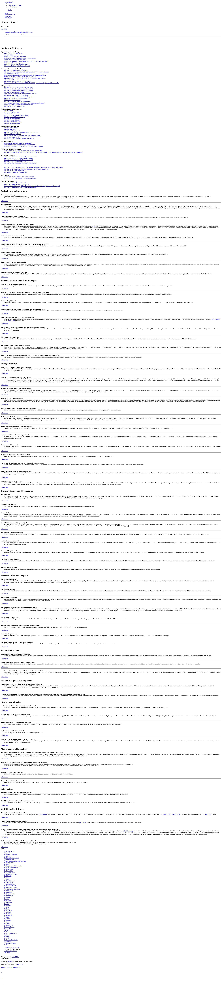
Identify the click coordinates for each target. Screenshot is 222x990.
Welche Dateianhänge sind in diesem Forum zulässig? (19, 176)
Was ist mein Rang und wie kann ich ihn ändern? (17, 81)
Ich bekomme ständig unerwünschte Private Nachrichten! (19, 144)
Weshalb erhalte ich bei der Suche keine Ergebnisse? (18, 158)
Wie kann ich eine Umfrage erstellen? (14, 92)
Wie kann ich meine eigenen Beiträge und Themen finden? (20, 163)
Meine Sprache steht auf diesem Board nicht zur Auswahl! (20, 76)
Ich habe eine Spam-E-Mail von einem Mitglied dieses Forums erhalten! (23, 146)
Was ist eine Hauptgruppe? (11, 137)
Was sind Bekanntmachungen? (12, 118)
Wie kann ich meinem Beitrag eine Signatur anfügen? (18, 90)
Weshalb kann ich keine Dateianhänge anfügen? (17, 98)
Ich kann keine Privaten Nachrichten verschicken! (17, 143)
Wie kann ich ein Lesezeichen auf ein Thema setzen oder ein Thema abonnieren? (26, 169)
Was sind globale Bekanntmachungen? (14, 117)
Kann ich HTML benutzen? (11, 112)
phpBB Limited (216, 319)
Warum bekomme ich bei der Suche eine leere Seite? (18, 160)
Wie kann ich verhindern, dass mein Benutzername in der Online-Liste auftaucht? (26, 72)
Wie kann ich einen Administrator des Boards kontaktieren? (20, 187)
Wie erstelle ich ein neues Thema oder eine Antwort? (18, 87)
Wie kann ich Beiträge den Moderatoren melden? (17, 101)
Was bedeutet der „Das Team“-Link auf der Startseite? (19, 138)
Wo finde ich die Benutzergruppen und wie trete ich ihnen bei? (21, 132)
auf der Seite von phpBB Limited (171, 814)
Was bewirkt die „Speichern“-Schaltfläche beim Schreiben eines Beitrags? (24, 103)
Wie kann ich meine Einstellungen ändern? (15, 70)
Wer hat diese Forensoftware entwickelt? (15, 183)
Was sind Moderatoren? (10, 129)
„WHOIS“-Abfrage (127, 831)
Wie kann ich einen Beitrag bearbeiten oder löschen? (18, 89)
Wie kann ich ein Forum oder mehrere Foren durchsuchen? (20, 157)
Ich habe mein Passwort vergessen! (13, 63)
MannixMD (15, 957)
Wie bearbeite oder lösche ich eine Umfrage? (16, 95)
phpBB (10, 961)
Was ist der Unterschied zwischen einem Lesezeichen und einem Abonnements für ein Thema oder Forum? (33, 167)
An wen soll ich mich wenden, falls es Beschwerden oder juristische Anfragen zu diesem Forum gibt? (32, 186)
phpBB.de (12, 320)
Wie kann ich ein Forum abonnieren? (14, 170)
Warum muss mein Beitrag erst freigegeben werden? (18, 104)
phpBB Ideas (82, 822)
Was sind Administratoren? (11, 127)
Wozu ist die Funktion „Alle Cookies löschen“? (17, 66)
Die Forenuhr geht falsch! (11, 73)
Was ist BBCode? (9, 110)
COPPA (94, 226)
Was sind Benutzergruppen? (12, 131)
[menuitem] (15, 5)
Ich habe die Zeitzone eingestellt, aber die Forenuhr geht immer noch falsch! (25, 75)
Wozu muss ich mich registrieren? (13, 53)
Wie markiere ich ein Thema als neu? (14, 106)
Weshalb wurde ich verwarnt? (12, 100)
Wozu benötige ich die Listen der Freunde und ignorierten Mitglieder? (23, 150)
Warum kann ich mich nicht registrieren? (15, 56)
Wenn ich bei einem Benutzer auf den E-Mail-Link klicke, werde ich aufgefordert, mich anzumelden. (31, 83)
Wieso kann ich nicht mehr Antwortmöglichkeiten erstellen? (20, 93)
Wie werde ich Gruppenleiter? (12, 134)
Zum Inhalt (4, 29)
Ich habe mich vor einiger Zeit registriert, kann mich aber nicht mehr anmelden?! (26, 61)
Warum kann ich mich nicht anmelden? (14, 59)
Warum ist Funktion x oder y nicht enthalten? (16, 184)
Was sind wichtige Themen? (12, 120)
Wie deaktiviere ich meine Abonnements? (15, 172)
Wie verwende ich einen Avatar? (13, 80)
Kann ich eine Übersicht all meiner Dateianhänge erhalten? (20, 178)
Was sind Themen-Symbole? (12, 123)
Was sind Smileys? (9, 114)
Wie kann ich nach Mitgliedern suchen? (15, 161)
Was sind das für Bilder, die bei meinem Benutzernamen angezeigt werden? (24, 78)
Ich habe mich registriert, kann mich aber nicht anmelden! (20, 58)
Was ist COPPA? (9, 55)
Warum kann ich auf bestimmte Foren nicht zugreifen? (19, 97)
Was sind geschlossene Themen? (13, 121)
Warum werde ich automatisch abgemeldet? (16, 64)
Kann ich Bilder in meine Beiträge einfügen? (16, 115)
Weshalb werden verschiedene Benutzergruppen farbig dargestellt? (22, 135)
